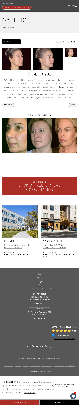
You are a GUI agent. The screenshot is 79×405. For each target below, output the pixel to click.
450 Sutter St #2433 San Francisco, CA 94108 (54, 246)
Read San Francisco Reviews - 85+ (58, 255)
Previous (8, 105)
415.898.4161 (10, 252)
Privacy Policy (18, 366)
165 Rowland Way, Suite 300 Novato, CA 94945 (17, 246)
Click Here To (39, 186)
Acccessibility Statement (46, 366)
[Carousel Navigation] (39, 157)
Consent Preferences (35, 366)
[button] (76, 6)
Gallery (11, 27)
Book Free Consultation (16, 8)
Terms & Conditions (8, 366)
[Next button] (45, 158)
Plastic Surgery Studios (54, 358)
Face (19, 27)
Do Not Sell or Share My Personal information (64, 366)
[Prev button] (34, 158)
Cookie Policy (26, 366)
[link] (39, 318)
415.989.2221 (50, 252)
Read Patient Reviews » (64, 338)
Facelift (26, 27)
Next (73, 105)
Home (4, 27)
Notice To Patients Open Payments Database (40, 371)
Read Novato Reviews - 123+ (19, 254)
